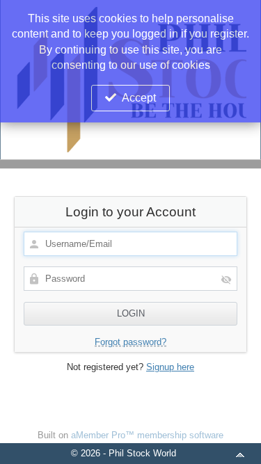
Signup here (170, 367)
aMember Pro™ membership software (147, 435)
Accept (139, 98)
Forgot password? (130, 342)
